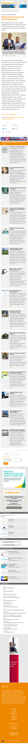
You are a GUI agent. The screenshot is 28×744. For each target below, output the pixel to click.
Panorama (18, 9)
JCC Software (11, 519)
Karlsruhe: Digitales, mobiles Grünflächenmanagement (16, 249)
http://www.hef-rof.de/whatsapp (8, 114)
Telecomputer (11, 532)
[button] (14, 45)
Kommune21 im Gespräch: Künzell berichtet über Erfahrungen (18, 372)
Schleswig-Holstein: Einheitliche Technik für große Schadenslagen (17, 430)
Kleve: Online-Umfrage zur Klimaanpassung (16, 291)
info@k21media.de (14, 733)
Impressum (14, 719)
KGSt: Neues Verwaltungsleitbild (17, 146)
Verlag (14, 715)
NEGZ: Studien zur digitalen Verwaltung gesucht (16, 269)
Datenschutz (14, 717)
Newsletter (14, 709)
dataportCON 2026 (12, 570)
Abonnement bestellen (9, 542)
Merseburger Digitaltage (13, 551)
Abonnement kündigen (9, 545)
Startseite (13, 9)
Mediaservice (14, 713)
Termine (14, 711)
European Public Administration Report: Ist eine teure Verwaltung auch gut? (17, 209)
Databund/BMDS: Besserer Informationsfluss (16, 412)
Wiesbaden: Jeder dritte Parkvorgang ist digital (15, 311)
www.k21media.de (14, 734)
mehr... (18, 162)
